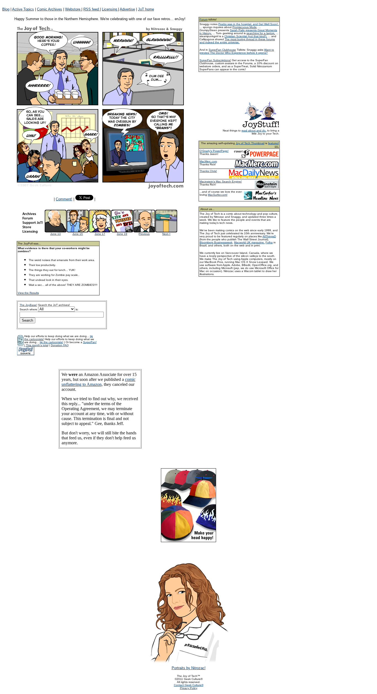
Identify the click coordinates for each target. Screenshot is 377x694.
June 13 (55, 233)
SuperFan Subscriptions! (215, 60)
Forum (204, 19)
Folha (269, 242)
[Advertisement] (246, 86)
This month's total (37, 345)
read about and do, (253, 130)
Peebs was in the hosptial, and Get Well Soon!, (248, 24)
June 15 (77, 233)
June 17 (100, 233)
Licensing (110, 9)
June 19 (122, 233)
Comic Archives (49, 9)
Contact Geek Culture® (188, 685)
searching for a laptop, (260, 33)
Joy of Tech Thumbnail (250, 143)
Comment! (64, 199)
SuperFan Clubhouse (222, 49)
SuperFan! (90, 342)
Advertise (127, 9)
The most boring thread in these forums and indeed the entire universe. (237, 41)
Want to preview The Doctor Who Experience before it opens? (237, 51)
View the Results (28, 292)
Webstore (73, 9)
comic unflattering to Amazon (99, 382)
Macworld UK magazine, (249, 242)
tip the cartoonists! (51, 342)
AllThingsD (269, 236)
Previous (144, 233)
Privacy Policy (188, 688)
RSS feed (91, 9)
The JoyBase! (28, 304)
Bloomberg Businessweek (216, 242)
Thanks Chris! (208, 171)
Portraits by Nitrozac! (189, 668)
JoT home (146, 9)
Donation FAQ (60, 345)
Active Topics (23, 9)
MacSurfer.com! (217, 194)
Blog (5, 9)
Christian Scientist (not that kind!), (245, 36)
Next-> (166, 233)
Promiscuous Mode (244, 27)
